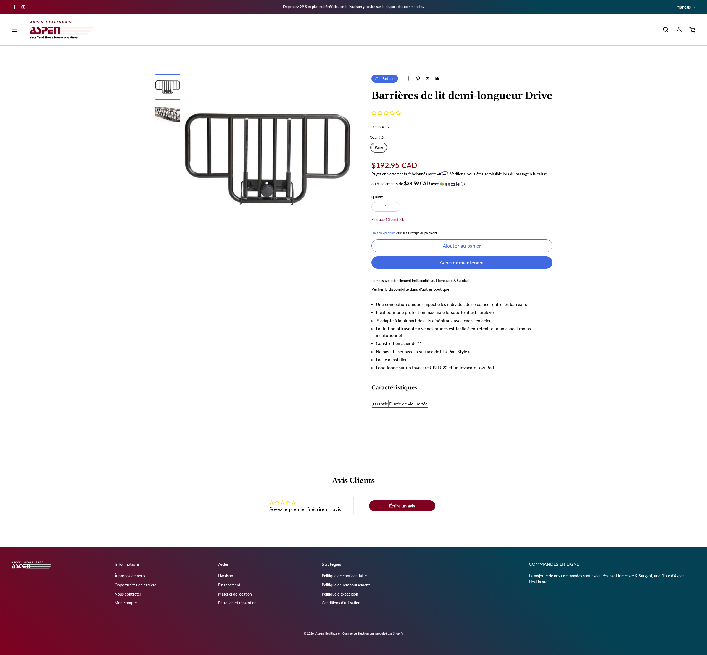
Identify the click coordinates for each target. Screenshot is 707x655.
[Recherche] (665, 30)
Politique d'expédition (340, 594)
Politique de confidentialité (344, 575)
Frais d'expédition (383, 233)
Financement (229, 585)
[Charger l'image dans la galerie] (167, 87)
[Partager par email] (437, 78)
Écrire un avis (402, 505)
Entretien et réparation (237, 603)
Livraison (225, 575)
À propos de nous (130, 575)
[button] (386, 113)
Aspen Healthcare (327, 633)
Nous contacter (128, 594)
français (684, 7)
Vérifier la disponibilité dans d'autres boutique (410, 289)
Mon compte (126, 603)
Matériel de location (235, 594)
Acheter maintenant (462, 263)
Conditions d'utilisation (341, 603)
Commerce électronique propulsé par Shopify (372, 633)
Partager (389, 78)
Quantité (377, 197)
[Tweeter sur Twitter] (427, 78)
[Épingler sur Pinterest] (418, 78)
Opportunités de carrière (135, 585)
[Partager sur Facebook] (408, 78)
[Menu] (14, 30)
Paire (379, 147)
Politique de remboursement (346, 585)
